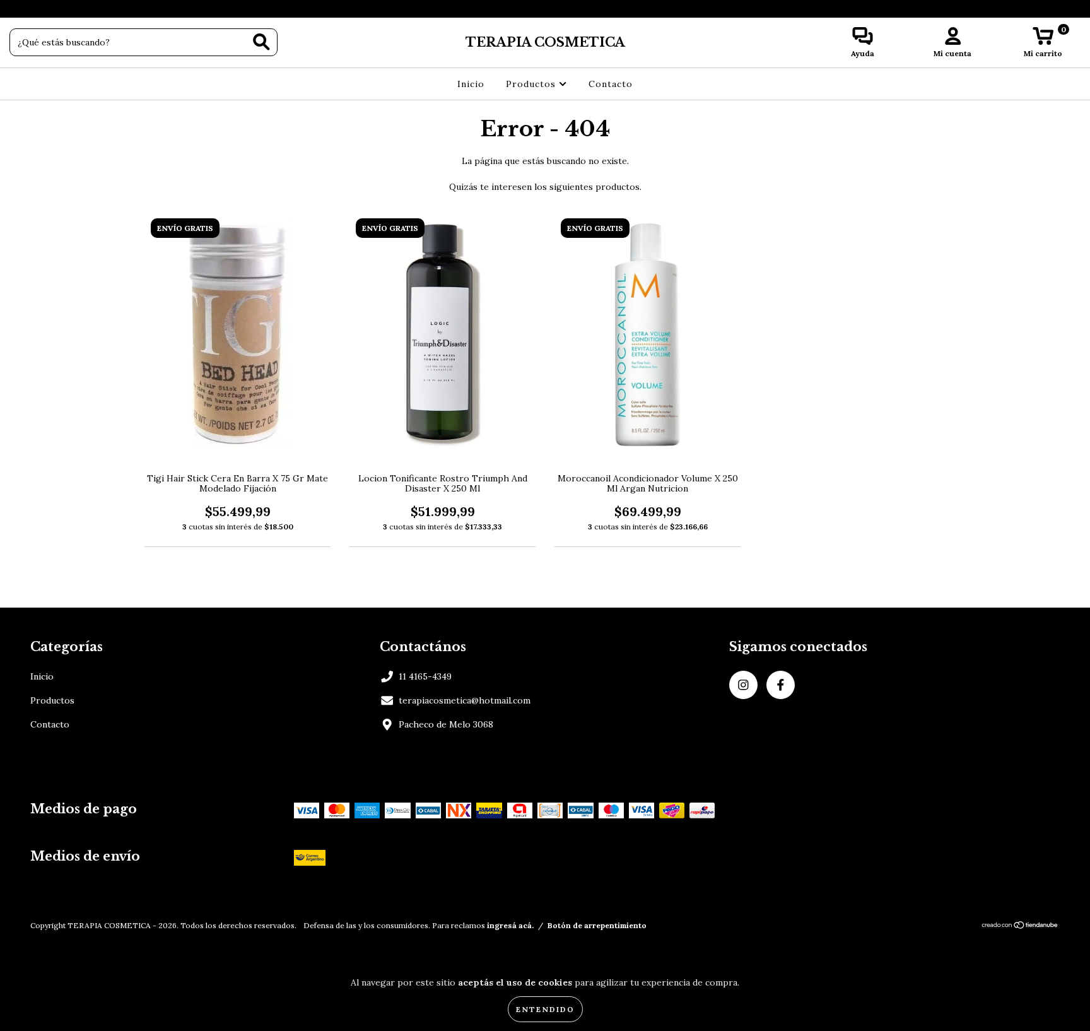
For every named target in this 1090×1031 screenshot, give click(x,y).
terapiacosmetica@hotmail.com (464, 700)
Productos (532, 84)
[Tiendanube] (1020, 926)
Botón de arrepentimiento (597, 925)
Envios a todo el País (545, 8)
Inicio (470, 84)
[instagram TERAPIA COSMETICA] (18, 9)
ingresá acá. (510, 925)
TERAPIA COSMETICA (545, 42)
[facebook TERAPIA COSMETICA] (36, 9)
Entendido (545, 1009)
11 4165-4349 (425, 676)
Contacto (611, 84)
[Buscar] (261, 42)
